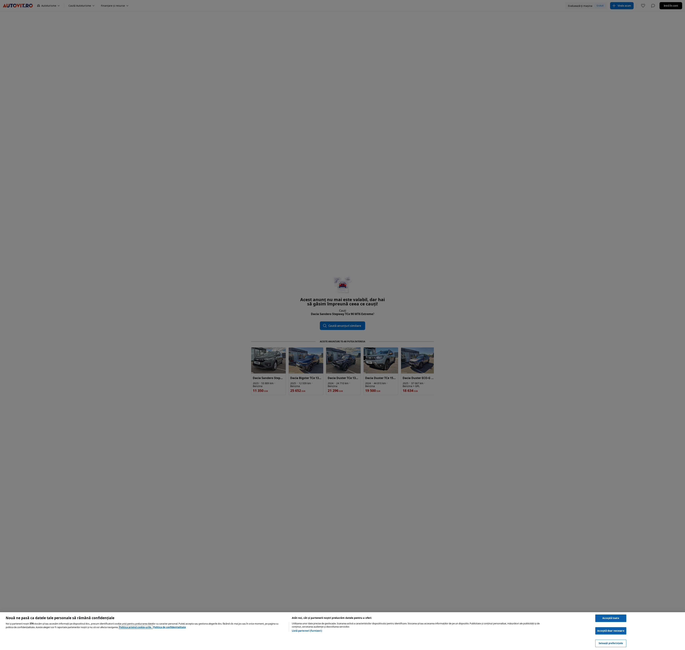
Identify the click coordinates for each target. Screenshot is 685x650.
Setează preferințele (611, 643)
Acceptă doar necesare (610, 630)
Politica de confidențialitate (169, 627)
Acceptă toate (610, 618)
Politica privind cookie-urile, (135, 627)
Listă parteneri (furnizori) (307, 630)
